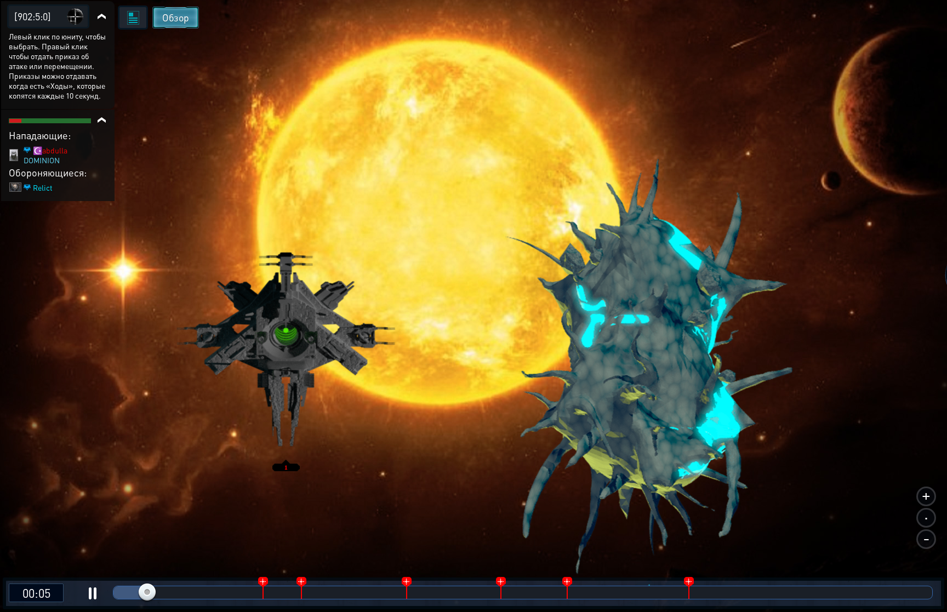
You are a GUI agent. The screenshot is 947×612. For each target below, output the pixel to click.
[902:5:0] (32, 16)
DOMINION (42, 160)
